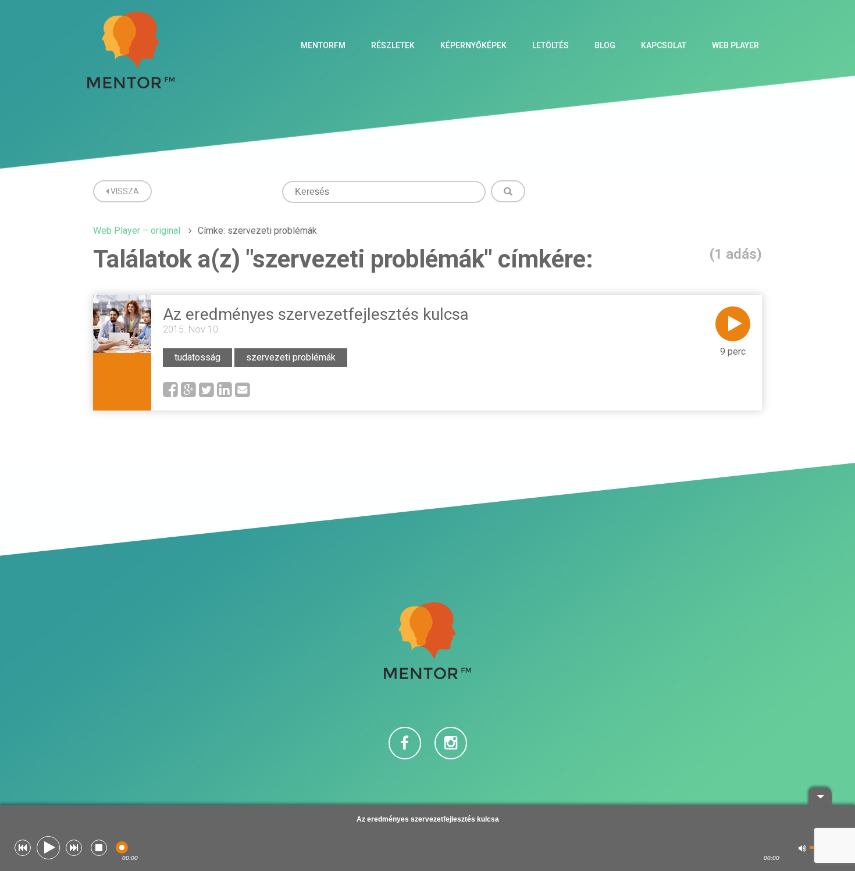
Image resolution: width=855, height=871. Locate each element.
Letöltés (550, 45)
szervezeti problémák (291, 357)
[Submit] (508, 191)
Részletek (393, 45)
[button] (23, 848)
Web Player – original (136, 230)
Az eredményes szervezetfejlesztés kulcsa (316, 314)
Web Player (735, 45)
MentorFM (323, 45)
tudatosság (197, 357)
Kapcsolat (663, 45)
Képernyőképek (473, 45)
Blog (604, 45)
